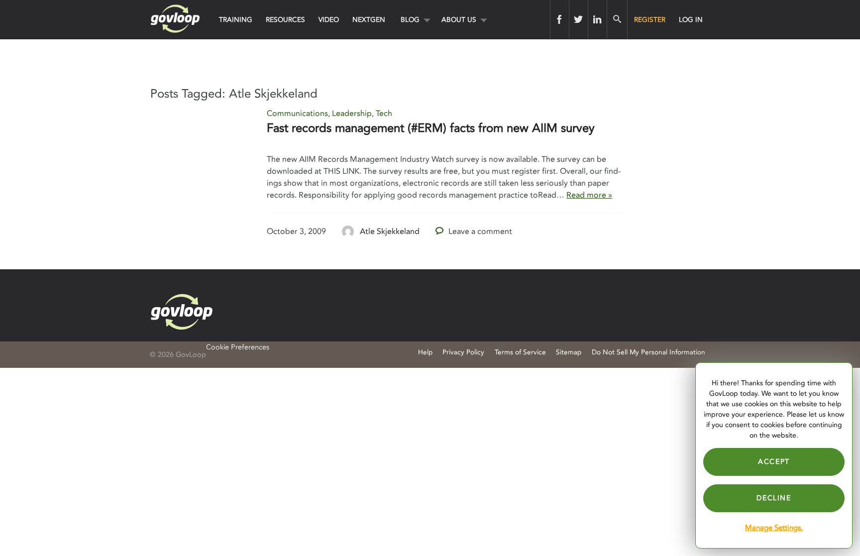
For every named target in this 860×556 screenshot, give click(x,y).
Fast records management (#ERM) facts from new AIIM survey (431, 128)
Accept (774, 461)
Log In (691, 19)
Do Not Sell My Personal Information (648, 352)
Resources (285, 19)
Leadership (352, 113)
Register (649, 19)
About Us (458, 19)
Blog (410, 19)
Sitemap (568, 352)
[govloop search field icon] (617, 19)
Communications (297, 113)
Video (329, 19)
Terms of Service (520, 352)
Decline (773, 498)
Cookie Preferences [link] (237, 347)
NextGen (368, 19)
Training (235, 19)
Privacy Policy (463, 352)
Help (425, 352)
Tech (384, 113)
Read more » (589, 195)
